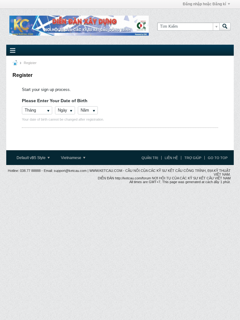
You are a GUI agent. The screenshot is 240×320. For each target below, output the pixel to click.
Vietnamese (71, 158)
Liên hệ (171, 158)
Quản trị (150, 158)
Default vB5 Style (32, 158)
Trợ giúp (192, 158)
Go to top (218, 158)
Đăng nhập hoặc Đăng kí (204, 4)
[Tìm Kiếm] (225, 26)
